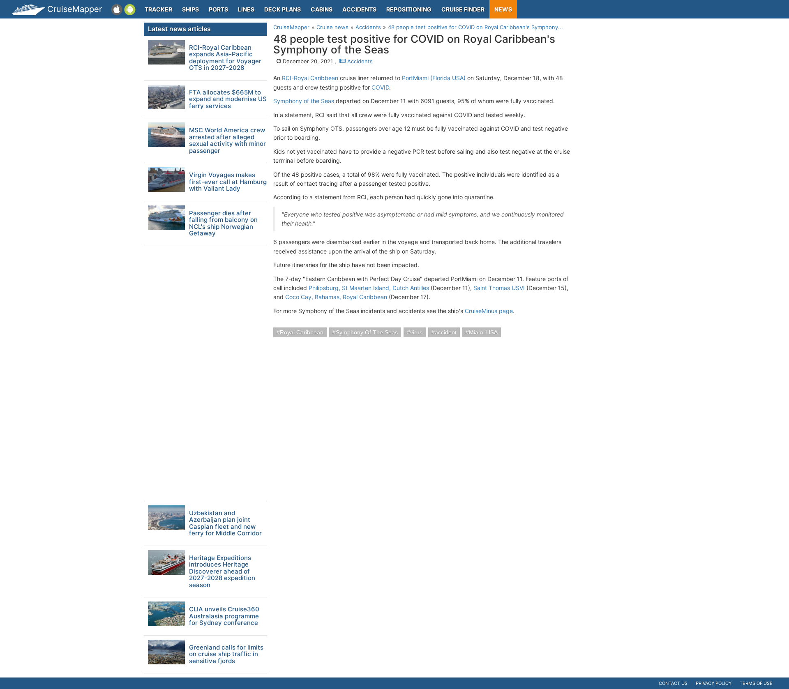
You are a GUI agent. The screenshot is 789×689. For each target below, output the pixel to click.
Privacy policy (713, 683)
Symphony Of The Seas (367, 332)
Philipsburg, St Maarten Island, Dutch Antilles (369, 287)
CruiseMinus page (489, 310)
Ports (218, 9)
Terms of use (756, 683)
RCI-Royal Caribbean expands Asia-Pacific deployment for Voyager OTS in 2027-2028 (225, 57)
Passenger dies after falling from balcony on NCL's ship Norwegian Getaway (223, 223)
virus (416, 332)
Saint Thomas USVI (499, 287)
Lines (246, 9)
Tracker (158, 9)
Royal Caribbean (301, 332)
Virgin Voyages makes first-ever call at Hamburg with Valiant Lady (228, 182)
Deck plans (282, 9)
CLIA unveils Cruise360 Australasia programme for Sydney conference (224, 616)
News (503, 9)
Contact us (673, 683)
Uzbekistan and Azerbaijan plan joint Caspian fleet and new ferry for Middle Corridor (225, 523)
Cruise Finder (462, 9)
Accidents (359, 9)
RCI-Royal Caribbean (310, 77)
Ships (190, 9)
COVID (380, 87)
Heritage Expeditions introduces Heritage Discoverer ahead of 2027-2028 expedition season (222, 572)
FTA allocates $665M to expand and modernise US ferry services (228, 99)
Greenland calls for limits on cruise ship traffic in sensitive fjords (226, 654)
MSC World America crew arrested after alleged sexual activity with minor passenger (227, 140)
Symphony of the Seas (303, 100)
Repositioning (408, 9)
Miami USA (483, 332)
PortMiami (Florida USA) (434, 77)
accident (446, 332)
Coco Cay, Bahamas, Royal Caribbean (336, 296)
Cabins (321, 9)
